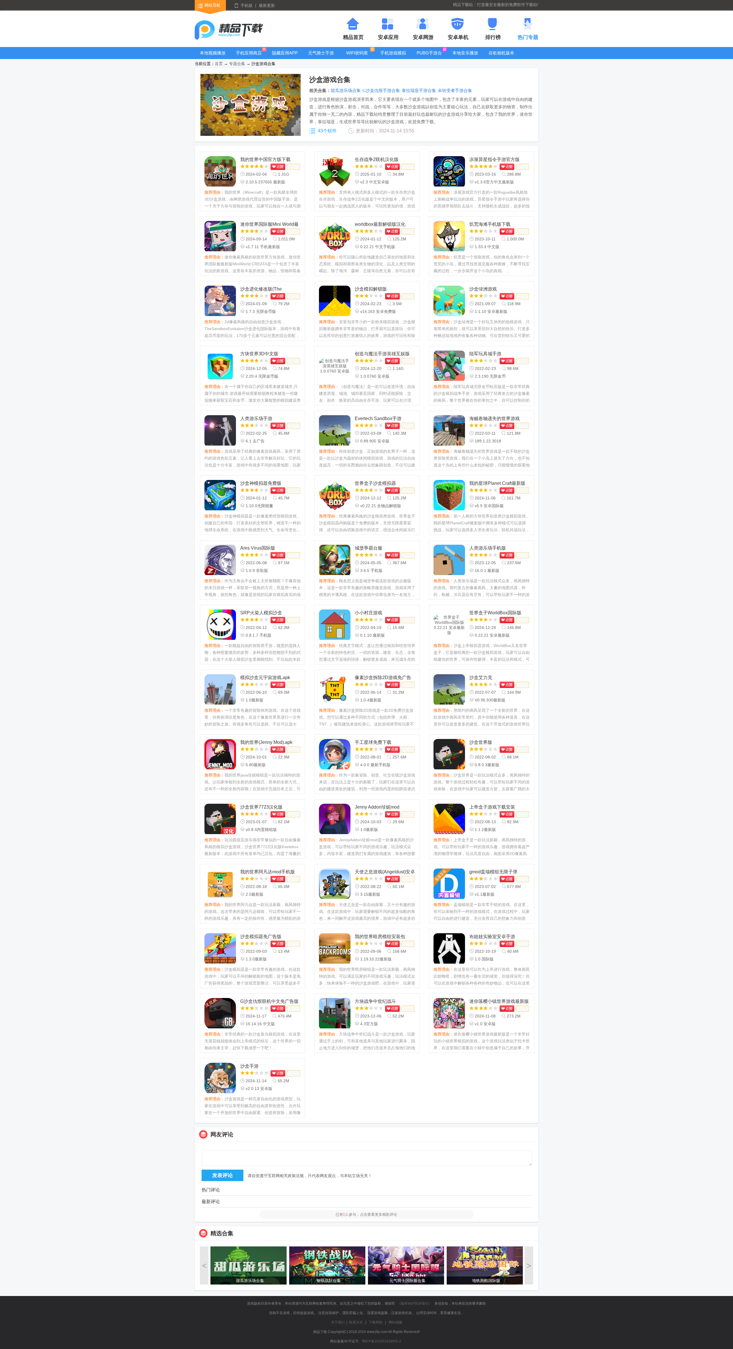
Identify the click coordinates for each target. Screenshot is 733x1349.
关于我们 (338, 1322)
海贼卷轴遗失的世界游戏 (494, 418)
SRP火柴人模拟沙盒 (261, 612)
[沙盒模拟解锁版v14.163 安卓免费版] (334, 301)
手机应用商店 (249, 52)
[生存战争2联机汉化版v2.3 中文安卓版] (334, 172)
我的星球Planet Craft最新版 (497, 483)
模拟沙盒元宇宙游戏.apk (265, 677)
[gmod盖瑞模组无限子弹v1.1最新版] (449, 884)
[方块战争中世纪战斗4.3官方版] (334, 1014)
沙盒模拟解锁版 (371, 289)
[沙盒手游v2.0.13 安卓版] (220, 1078)
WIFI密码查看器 (357, 57)
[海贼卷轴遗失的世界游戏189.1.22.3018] (449, 431)
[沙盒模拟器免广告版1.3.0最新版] (220, 949)
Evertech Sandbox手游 (378, 418)
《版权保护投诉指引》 (414, 1303)
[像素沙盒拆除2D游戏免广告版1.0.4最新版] (334, 690)
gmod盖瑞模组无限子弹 (493, 871)
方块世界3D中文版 (259, 353)
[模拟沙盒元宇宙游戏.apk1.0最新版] (220, 690)
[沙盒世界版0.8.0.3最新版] (449, 754)
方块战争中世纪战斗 (375, 1001)
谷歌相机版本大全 (501, 57)
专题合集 (237, 63)
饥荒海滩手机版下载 (490, 224)
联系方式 (356, 1322)
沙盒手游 (249, 1066)
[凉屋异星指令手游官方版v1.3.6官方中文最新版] (449, 172)
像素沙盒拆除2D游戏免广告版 (383, 678)
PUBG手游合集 (429, 57)
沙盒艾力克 (480, 677)
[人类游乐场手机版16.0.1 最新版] (449, 560)
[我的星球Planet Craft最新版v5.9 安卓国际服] (449, 495)
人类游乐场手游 (256, 418)
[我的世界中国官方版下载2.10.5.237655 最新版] (220, 172)
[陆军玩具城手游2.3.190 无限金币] (449, 366)
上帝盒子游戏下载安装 (492, 807)
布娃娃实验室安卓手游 (492, 936)
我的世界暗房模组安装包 (380, 936)
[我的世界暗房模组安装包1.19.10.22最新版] (334, 949)
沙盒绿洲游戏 (483, 289)
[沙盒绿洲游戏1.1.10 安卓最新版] (449, 301)
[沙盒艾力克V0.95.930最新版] (449, 690)
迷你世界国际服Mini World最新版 (269, 225)
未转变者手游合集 (455, 90)
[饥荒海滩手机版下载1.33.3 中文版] (449, 236)
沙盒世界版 (480, 742)
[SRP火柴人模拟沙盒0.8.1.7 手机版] (220, 625)
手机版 (247, 5)
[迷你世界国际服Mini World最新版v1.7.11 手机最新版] (220, 236)
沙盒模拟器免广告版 (260, 936)
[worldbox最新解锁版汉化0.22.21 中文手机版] (334, 236)
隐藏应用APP (285, 52)
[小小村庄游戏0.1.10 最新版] (334, 625)
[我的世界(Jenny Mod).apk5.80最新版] (220, 754)
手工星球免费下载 (373, 742)
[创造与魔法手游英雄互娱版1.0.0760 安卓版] (334, 366)
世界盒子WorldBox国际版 (495, 612)
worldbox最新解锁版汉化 (380, 224)
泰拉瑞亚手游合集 (419, 90)
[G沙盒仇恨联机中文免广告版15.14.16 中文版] (220, 1014)
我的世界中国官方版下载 (265, 159)
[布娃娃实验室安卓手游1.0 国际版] (449, 949)
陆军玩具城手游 (485, 353)
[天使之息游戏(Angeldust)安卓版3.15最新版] (334, 884)
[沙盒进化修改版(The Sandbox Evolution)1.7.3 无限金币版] (220, 301)
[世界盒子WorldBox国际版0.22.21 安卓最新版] (449, 625)
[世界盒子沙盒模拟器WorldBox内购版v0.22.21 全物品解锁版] (334, 495)
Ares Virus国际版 (257, 548)
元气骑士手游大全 (321, 57)
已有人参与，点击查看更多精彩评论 (366, 1214)
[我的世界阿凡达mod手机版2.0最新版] (220, 884)
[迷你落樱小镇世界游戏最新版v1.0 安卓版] (449, 1014)
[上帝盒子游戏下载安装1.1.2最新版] (449, 819)
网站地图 (395, 1322)
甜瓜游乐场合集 (346, 90)
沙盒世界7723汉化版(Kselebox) (261, 808)
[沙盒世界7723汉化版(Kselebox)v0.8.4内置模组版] (220, 819)
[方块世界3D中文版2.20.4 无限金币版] (220, 366)
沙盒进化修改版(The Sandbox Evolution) (261, 290)
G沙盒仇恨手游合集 (381, 90)
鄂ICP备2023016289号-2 (381, 1341)
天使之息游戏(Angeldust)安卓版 (385, 872)
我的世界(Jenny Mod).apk (266, 742)
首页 (219, 63)
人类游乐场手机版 (487, 548)
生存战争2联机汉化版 (377, 159)
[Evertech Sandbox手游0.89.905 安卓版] (334, 431)
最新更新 (267, 5)
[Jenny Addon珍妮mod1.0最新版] (334, 819)
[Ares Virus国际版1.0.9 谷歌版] (220, 560)
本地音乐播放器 (465, 57)
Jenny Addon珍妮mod (377, 807)
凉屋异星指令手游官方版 (494, 159)
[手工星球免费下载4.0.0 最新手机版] (334, 754)
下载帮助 (376, 1322)
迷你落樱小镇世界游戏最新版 (499, 1001)
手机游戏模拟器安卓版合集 (393, 57)
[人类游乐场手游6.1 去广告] (220, 431)
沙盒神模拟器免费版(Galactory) (260, 484)
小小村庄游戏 (368, 612)
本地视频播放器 (213, 57)
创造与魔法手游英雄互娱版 (382, 353)
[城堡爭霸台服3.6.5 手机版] (334, 560)
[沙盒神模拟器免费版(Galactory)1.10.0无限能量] (220, 495)
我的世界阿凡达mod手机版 (267, 871)
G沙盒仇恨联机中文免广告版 (269, 1001)
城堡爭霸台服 (368, 548)
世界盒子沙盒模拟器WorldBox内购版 (375, 484)
